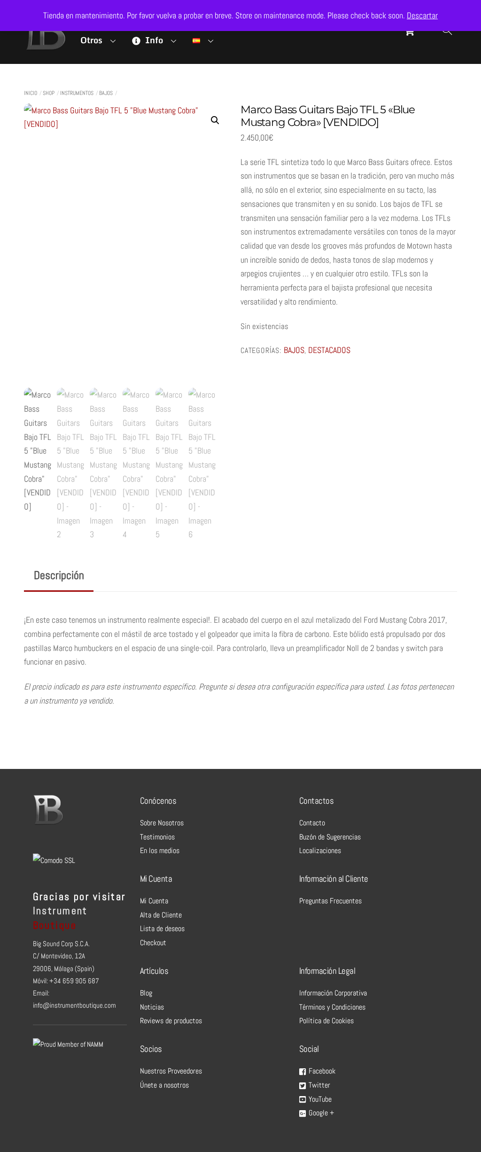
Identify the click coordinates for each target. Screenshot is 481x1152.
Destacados (329, 350)
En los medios (159, 850)
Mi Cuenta (154, 901)
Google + (320, 1113)
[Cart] (409, 31)
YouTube (319, 1099)
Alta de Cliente (161, 915)
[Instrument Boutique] (45, 47)
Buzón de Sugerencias (330, 837)
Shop (48, 93)
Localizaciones (320, 850)
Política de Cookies (326, 1021)
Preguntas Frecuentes (330, 901)
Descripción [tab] (59, 575)
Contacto (312, 823)
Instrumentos (76, 93)
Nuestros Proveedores (171, 1071)
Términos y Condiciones (332, 1007)
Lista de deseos (162, 928)
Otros (91, 40)
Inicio (30, 93)
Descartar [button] (422, 15)
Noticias (152, 1007)
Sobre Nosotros (162, 823)
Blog (146, 993)
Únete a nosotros (164, 1085)
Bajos (106, 93)
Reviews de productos (171, 1021)
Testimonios (157, 837)
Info (153, 40)
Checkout (153, 943)
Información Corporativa (333, 993)
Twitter (318, 1085)
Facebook (321, 1071)
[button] (215, 120)
